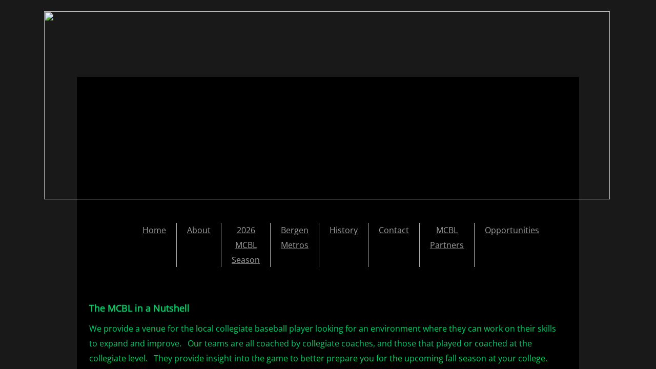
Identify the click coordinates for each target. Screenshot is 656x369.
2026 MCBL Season (246, 244)
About (199, 230)
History (344, 230)
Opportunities (512, 230)
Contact (394, 230)
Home (154, 230)
